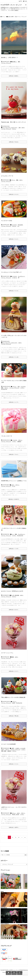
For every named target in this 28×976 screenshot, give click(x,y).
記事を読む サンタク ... (14, 239)
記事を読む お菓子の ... (14, 827)
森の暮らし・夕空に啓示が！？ (9, 57)
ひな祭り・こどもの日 (20, 748)
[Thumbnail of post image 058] (14, 371)
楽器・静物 (3, 751)
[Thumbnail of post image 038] (14, 633)
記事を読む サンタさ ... (14, 290)
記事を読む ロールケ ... (14, 764)
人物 (19, 127)
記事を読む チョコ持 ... (14, 357)
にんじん (14, 226)
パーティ (22, 387)
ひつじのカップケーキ (7, 176)
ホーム (3, 16)
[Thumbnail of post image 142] (14, 516)
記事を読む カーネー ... (14, 671)
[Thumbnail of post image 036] (14, 470)
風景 (19, 61)
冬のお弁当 (20, 224)
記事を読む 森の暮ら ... (14, 75)
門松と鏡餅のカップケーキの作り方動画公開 (13, 697)
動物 (17, 180)
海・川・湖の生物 (15, 595)
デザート (6, 387)
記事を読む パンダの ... (14, 548)
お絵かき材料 (11, 16)
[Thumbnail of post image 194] (14, 572)
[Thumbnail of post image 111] (14, 686)
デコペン (14, 128)
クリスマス (14, 224)
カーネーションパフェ (7, 653)
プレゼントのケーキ (6, 436)
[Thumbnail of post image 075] (14, 421)
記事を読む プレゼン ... (14, 454)
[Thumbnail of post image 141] (14, 258)
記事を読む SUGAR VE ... (14, 499)
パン (13, 534)
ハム (18, 226)
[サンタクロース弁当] (14, 210)
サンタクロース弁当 (6, 220)
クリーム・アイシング (6, 63)
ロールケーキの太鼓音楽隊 (8, 744)
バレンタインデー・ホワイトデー (10, 127)
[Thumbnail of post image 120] (14, 315)
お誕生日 (19, 441)
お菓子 (12, 748)
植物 (13, 657)
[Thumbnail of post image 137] (14, 38)
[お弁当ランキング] (17, 958)
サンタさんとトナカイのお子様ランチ (11, 272)
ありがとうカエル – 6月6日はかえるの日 (12, 591)
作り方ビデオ (4, 389)
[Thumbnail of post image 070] (14, 732)
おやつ (23, 127)
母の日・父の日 (15, 814)
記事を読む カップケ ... (14, 402)
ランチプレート (21, 276)
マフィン (13, 180)
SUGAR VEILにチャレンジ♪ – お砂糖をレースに (14, 480)
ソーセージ (14, 277)
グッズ (13, 486)
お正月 (13, 702)
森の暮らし (14, 61)
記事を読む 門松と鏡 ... (14, 715)
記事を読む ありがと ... (14, 609)
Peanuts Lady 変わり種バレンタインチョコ (13, 122)
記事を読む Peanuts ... (14, 141)
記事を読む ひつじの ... (14, 194)
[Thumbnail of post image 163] (14, 161)
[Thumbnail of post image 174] (14, 101)
